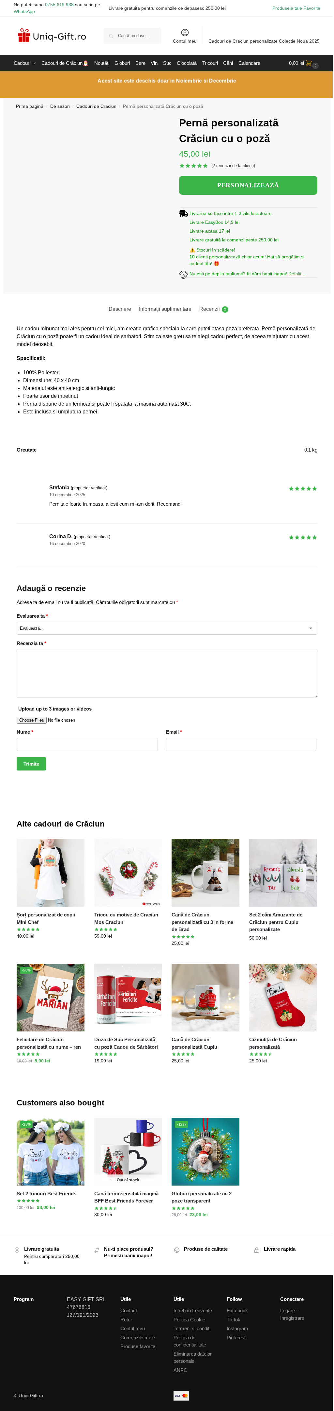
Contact (128, 1310)
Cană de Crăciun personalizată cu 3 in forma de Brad (202, 922)
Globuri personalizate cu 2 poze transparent (202, 1197)
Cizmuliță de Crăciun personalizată (273, 1043)
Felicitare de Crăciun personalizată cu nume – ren (49, 1043)
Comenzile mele (137, 1337)
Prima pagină (29, 106)
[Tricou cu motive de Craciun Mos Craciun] (128, 873)
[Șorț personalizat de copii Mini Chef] (50, 873)
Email (174, 732)
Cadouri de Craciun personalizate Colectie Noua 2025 (264, 41)
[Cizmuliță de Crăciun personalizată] (283, 997)
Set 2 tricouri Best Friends (46, 1193)
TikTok (233, 1319)
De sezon (60, 106)
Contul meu (185, 41)
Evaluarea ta (32, 616)
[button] (304, 63)
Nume (25, 732)
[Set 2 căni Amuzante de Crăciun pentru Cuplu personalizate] (283, 873)
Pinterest (236, 1337)
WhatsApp (24, 11)
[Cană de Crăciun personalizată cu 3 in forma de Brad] (205, 873)
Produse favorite (137, 1346)
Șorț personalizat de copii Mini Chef (46, 918)
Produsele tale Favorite (296, 8)
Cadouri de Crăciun (96, 106)
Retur (126, 1319)
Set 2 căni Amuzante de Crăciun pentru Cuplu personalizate (275, 922)
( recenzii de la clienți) (233, 166)
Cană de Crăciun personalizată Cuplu (194, 1043)
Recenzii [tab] (212, 309)
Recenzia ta (31, 643)
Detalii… (297, 273)
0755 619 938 (59, 4)
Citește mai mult (128, 1228)
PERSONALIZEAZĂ (248, 185)
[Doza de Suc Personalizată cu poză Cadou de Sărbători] (128, 997)
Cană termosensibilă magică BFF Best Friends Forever (126, 1197)
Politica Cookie (189, 1319)
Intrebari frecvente (193, 1310)
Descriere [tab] (120, 309)
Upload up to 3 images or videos (55, 709)
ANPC (180, 1370)
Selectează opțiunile (128, 950)
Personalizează (205, 957)
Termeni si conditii (192, 1328)
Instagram (237, 1328)
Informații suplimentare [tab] (165, 309)
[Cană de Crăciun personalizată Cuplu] (205, 997)
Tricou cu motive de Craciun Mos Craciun (126, 918)
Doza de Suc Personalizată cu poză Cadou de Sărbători (126, 1043)
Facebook (237, 1310)
